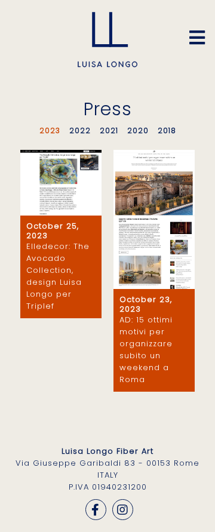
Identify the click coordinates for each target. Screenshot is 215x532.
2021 (109, 130)
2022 (80, 130)
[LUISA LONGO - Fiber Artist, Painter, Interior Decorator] (107, 64)
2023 (49, 130)
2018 (167, 130)
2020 (138, 130)
